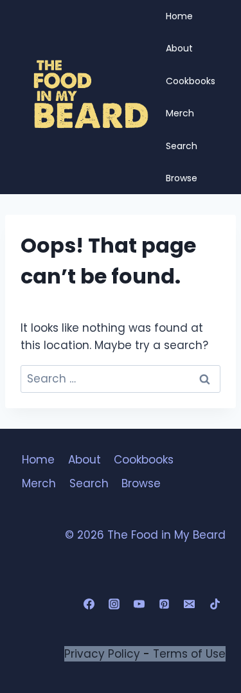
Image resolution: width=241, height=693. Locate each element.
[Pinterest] (164, 604)
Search (181, 146)
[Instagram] (114, 604)
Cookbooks (190, 81)
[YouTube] (139, 604)
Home (179, 16)
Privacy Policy (102, 654)
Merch (180, 113)
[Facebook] (89, 604)
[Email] (190, 604)
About (179, 48)
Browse (181, 178)
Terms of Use (189, 654)
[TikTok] (215, 604)
